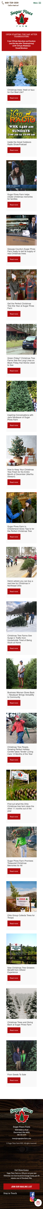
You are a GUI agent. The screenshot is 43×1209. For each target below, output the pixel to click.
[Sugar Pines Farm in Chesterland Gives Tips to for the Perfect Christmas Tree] (21, 507)
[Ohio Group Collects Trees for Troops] (21, 896)
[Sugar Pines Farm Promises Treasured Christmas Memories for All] (21, 842)
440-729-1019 (11, 2)
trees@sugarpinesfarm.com (21, 1138)
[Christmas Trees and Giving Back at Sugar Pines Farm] (21, 1003)
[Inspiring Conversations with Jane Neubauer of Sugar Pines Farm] (21, 396)
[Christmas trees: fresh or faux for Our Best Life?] (21, 71)
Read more (14, 98)
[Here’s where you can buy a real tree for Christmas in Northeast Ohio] (21, 562)
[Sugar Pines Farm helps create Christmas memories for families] (21, 175)
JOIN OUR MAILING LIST (21, 1186)
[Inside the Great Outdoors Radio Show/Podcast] (21, 123)
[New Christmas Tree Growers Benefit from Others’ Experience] (21, 949)
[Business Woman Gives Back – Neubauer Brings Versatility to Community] (21, 673)
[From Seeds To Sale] (21, 1055)
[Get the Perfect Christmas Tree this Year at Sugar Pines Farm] (21, 284)
